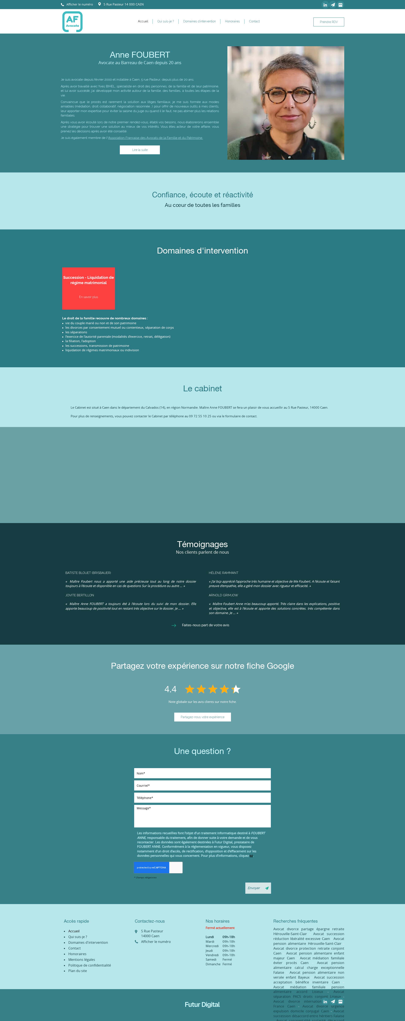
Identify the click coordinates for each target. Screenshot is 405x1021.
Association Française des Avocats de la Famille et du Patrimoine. (155, 138)
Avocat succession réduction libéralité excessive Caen (308, 936)
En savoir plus (88, 297)
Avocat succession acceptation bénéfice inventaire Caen (308, 979)
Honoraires (232, 21)
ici (251, 855)
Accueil (143, 21)
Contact (254, 21)
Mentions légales (81, 959)
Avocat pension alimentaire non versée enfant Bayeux (308, 975)
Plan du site (77, 970)
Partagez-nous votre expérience (202, 717)
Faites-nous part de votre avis (205, 625)
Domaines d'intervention (199, 21)
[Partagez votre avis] (340, 4)
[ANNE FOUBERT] (72, 21)
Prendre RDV (329, 22)
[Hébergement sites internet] (202, 1012)
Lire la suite (140, 150)
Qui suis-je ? (165, 21)
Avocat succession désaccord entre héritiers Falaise (308, 1013)
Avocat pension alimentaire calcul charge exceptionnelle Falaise (308, 967)
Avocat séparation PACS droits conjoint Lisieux (308, 994)
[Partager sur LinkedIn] (325, 4)
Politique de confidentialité (89, 965)
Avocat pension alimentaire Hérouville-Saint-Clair (308, 941)
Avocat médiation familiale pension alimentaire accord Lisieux (308, 989)
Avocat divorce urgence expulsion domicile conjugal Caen (308, 1008)
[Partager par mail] (333, 4)
